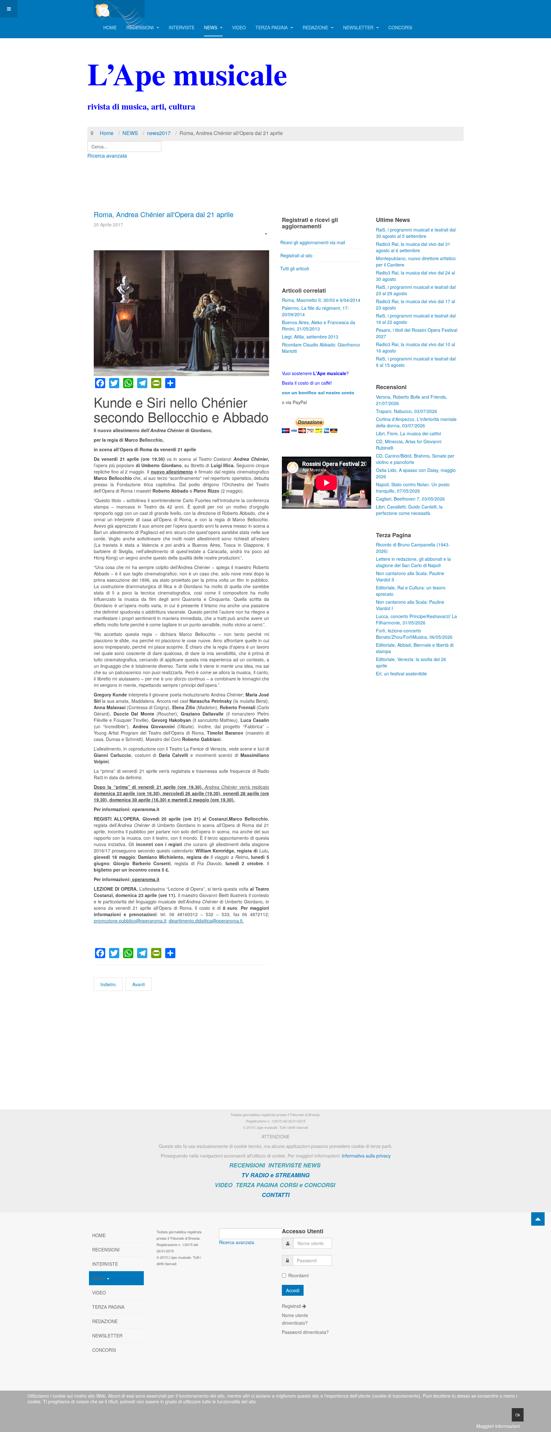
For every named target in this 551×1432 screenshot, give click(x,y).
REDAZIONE (316, 27)
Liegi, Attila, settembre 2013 (310, 336)
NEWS (211, 27)
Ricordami (298, 1275)
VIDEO (239, 27)
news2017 (159, 133)
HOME (110, 27)
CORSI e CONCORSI (307, 1185)
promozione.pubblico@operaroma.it (130, 920)
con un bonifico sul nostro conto (318, 392)
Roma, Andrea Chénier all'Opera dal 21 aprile (163, 214)
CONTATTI (276, 1195)
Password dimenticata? (305, 1332)
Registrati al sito (296, 255)
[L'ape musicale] (119, 9)
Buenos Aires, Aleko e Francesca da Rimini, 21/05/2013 (318, 325)
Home (107, 133)
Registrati (292, 1306)
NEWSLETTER (359, 27)
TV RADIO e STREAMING (275, 1175)
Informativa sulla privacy (366, 1155)
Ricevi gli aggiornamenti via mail (312, 242)
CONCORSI (400, 27)
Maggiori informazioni (498, 1426)
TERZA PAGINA (272, 27)
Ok (517, 1414)
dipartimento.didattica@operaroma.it (205, 920)
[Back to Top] (538, 1219)
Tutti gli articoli (294, 268)
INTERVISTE (182, 27)
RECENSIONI (140, 27)
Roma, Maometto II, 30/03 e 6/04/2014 (321, 300)
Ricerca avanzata (107, 155)
